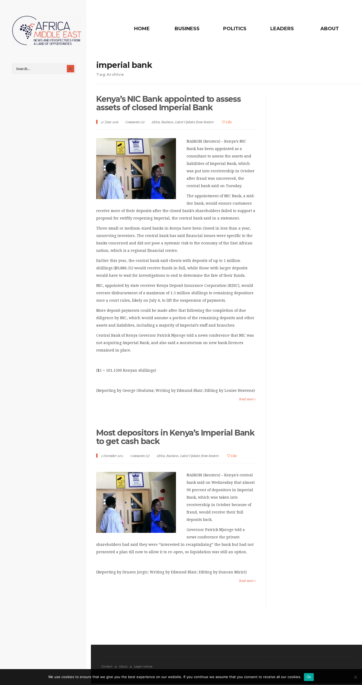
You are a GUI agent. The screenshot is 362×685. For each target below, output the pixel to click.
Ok (309, 677)
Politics (234, 29)
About (329, 29)
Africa (155, 122)
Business (187, 29)
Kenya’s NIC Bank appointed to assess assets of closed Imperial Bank (168, 103)
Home (142, 29)
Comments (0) (134, 122)
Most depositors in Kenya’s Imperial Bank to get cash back (175, 437)
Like (228, 122)
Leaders (282, 29)
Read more (246, 399)
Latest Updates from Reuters (194, 122)
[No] (355, 677)
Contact (106, 666)
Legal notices (143, 666)
